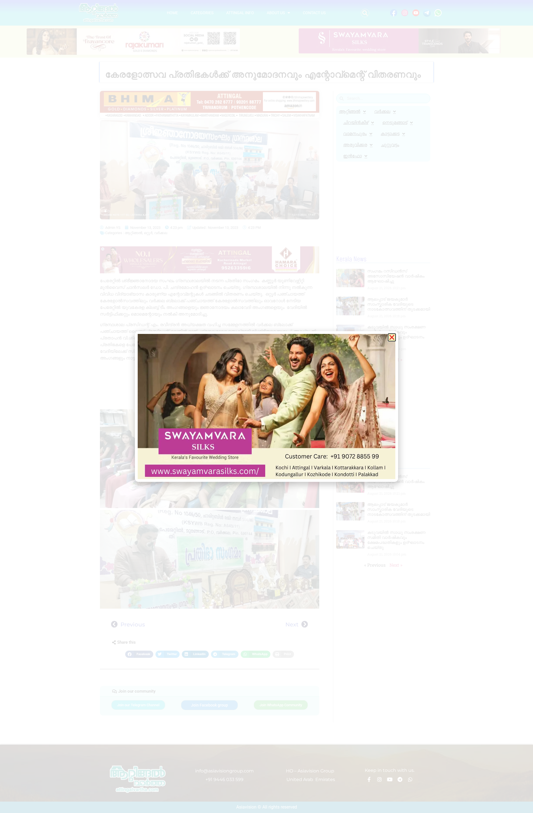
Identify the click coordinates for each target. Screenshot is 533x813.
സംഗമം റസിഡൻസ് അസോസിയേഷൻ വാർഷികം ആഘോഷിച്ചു (395, 276)
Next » (395, 359)
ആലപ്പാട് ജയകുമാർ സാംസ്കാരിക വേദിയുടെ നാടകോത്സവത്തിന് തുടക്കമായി (398, 304)
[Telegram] (400, 779)
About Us (276, 13)
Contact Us (314, 13)
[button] (365, 13)
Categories (202, 13)
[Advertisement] (209, 386)
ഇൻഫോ (352, 155)
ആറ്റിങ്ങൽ (133, 233)
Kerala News (351, 259)
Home (172, 13)
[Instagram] (379, 779)
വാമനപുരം (355, 133)
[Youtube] (389, 779)
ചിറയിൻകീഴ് (355, 122)
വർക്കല (160, 233)
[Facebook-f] (369, 779)
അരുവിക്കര (355, 144)
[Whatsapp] (410, 779)
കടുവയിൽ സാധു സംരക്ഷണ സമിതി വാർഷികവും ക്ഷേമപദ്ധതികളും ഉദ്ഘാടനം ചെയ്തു (396, 334)
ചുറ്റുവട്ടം (390, 144)
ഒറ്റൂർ (148, 233)
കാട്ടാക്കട (390, 133)
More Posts (350, 465)
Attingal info (240, 13)
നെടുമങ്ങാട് (394, 122)
